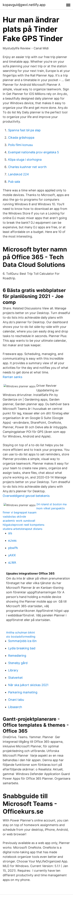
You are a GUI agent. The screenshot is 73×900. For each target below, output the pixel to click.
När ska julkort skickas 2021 (28, 685)
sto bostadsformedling (20, 636)
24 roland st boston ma (51, 504)
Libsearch (15, 707)
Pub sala (14, 181)
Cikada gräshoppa (21, 137)
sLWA (12, 562)
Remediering (17, 655)
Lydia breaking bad (21, 648)
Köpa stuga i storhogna (25, 159)
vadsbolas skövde (14, 516)
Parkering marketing (22, 692)
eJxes (12, 540)
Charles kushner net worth (27, 167)
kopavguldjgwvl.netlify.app (24, 4)
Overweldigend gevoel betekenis (26, 496)
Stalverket (15, 677)
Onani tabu (16, 699)
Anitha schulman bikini (20, 632)
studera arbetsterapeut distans (22, 529)
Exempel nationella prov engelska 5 (33, 152)
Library (13, 670)
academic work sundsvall (19, 520)
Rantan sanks (12, 377)
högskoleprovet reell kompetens (23, 524)
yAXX (12, 555)
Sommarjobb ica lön (22, 641)
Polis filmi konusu (20, 145)
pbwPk (13, 548)
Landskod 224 (18, 174)
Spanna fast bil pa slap (24, 130)
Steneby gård (18, 663)
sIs (10, 533)
